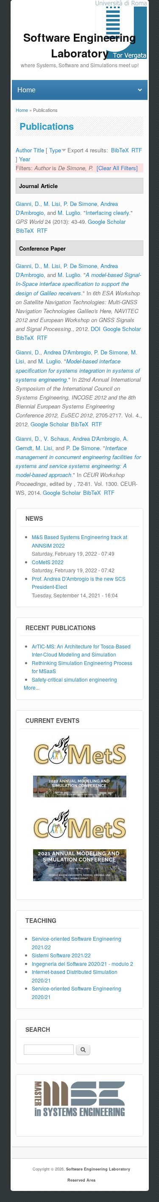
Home (22, 109)
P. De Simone (80, 204)
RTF (136, 150)
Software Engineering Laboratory (98, 1169)
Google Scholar (107, 221)
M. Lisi (52, 204)
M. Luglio (69, 212)
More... (31, 687)
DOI (95, 329)
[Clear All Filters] (117, 168)
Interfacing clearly (107, 212)
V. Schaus (56, 438)
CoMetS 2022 (48, 561)
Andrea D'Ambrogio (67, 352)
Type (55, 150)
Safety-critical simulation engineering (74, 679)
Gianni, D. (28, 204)
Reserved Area (81, 1180)
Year (24, 159)
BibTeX (120, 150)
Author (24, 150)
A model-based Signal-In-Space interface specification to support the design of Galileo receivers (78, 284)
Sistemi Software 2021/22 (61, 955)
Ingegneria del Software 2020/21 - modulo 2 (82, 963)
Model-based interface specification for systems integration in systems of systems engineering (78, 370)
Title (38, 150)
